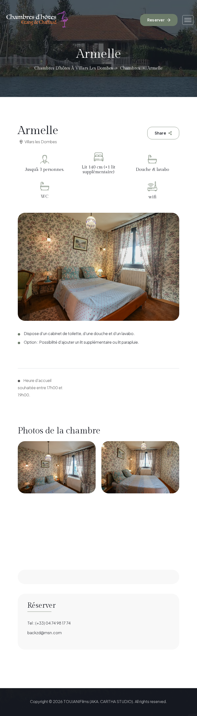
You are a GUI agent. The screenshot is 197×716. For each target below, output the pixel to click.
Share (160, 132)
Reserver (156, 19)
